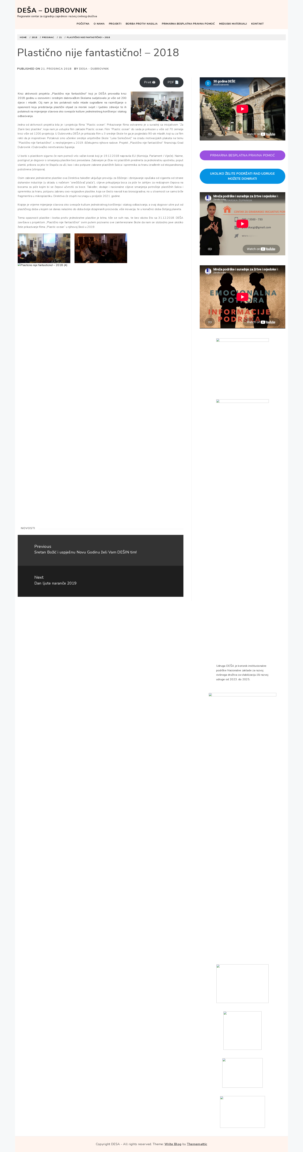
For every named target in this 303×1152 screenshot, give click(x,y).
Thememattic (197, 1144)
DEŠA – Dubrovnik (52, 10)
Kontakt (257, 23)
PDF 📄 (173, 82)
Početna (83, 23)
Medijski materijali (233, 23)
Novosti (28, 528)
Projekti (115, 23)
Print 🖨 (149, 82)
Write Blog (172, 1144)
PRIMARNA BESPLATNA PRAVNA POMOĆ (188, 23)
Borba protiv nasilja (142, 23)
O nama (99, 23)
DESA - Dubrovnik (94, 69)
